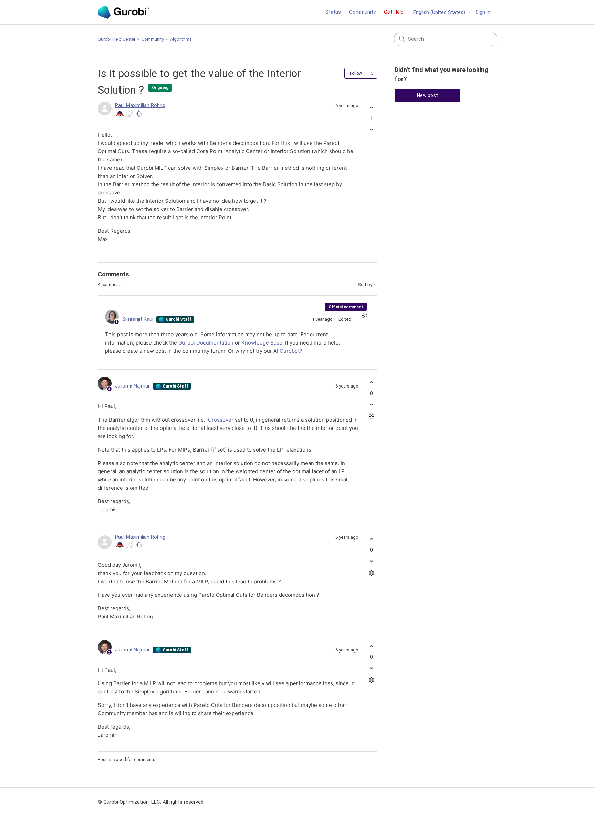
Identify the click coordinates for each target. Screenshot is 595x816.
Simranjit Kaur (138, 319)
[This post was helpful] (371, 108)
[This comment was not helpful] (371, 404)
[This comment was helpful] (371, 383)
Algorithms (181, 39)
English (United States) (440, 12)
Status (333, 12)
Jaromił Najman (133, 386)
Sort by (365, 284)
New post (427, 95)
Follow (356, 73)
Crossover (220, 419)
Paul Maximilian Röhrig (140, 105)
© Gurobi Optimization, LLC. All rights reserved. (151, 802)
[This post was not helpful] (371, 130)
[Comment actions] (364, 316)
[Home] (123, 12)
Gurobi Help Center (116, 39)
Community (362, 12)
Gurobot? (291, 351)
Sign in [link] (483, 12)
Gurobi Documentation (205, 342)
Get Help (394, 12)
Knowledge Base (261, 342)
